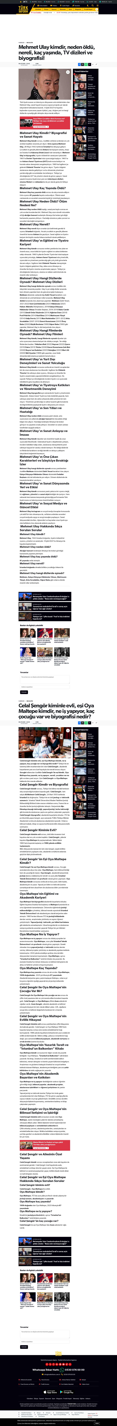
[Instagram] (53, 1364)
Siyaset (54, 9)
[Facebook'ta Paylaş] (79, 64)
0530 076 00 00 (74, 1370)
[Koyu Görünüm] (88, 6)
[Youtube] (63, 1364)
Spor (70, 9)
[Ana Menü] (96, 6)
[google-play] (67, 1392)
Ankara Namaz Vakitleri (68, 1379)
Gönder (24, 692)
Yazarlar (77, 6)
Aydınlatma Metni (42, 1414)
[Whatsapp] (70, 1364)
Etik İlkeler (41, 1416)
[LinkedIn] (56, 1364)
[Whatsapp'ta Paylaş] (86, 64)
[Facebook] (46, 1364)
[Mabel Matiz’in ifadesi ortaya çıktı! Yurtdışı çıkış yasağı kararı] (45, 652)
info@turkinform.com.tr (52, 1374)
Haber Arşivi (85, 1384)
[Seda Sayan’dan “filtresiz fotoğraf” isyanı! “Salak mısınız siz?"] (28, 652)
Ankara (87, 1398)
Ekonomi (63, 9)
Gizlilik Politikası (26, 1413)
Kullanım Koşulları (26, 1414)
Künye (38, 1413)
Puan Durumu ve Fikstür (27, 1384)
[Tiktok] (66, 1364)
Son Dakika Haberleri (67, 1384)
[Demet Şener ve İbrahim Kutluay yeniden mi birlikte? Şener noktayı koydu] (28, 633)
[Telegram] (60, 1364)
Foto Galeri (43, 6)
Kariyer (84, 1379)
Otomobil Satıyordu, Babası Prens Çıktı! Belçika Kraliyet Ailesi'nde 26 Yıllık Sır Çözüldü (61, 661)
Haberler (21, 42)
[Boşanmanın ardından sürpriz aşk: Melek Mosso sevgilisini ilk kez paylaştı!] (45, 633)
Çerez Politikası (79, 1413)
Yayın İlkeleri (75, 1414)
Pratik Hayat (88, 9)
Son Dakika (37, 12)
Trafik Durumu (45, 1384)
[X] (50, 1364)
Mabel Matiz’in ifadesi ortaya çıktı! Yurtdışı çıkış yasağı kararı (44, 659)
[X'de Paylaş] (82, 64)
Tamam (97, 1423)
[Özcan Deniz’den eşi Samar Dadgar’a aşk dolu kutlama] (62, 633)
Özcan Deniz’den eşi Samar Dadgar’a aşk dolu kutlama (61, 640)
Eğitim (82, 1398)
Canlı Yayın (65, 6)
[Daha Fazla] (89, 64)
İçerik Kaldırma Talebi (62, 1413)
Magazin (78, 9)
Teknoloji (76, 1398)
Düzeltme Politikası (27, 1416)
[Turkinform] (23, 9)
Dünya (46, 9)
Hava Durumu (45, 1379)
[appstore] (50, 1392)
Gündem (38, 9)
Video (55, 6)
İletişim (48, 1413)
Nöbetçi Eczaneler (26, 1379)
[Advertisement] (88, 175)
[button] (96, 9)
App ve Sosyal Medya (59, 1414)
